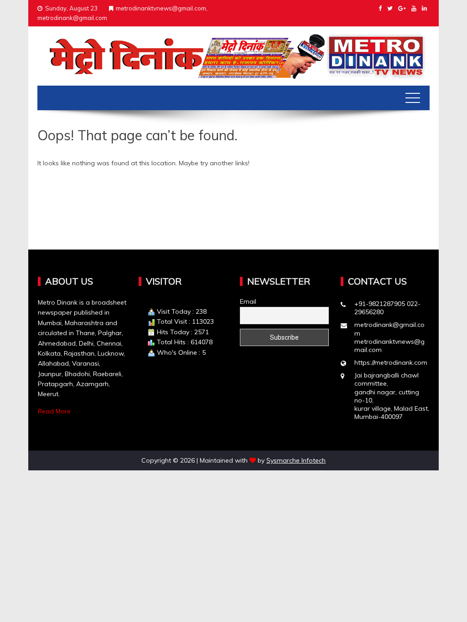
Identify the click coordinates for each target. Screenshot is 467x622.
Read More (54, 411)
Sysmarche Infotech (296, 460)
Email (248, 301)
